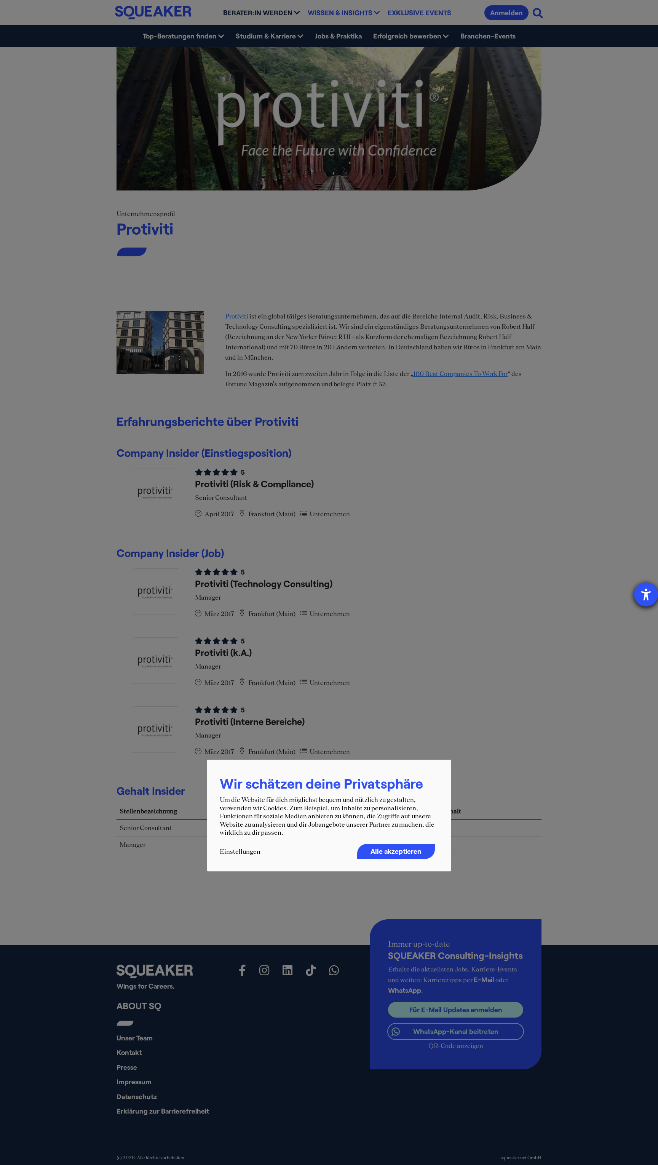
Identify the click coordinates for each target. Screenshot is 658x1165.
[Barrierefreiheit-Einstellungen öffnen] (646, 594)
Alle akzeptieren (396, 851)
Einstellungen (240, 851)
